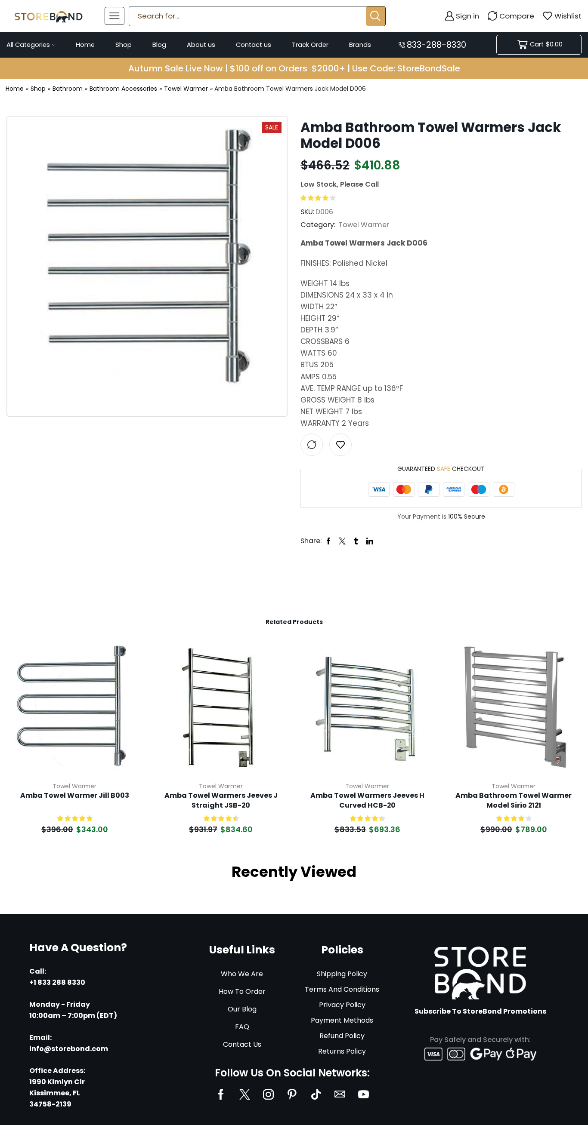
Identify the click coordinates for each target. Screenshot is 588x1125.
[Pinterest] (292, 1094)
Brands (360, 44)
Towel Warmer (186, 88)
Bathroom (68, 88)
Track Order (310, 44)
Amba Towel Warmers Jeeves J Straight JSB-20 (221, 800)
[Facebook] (221, 1094)
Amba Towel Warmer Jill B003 (74, 795)
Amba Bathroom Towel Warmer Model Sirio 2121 (513, 800)
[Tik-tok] (316, 1094)
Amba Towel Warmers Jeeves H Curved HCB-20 (367, 800)
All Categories (28, 44)
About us (201, 44)
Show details (126, 718)
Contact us (253, 44)
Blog (159, 44)
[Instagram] (268, 1094)
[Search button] (375, 16)
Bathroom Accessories (123, 88)
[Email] (339, 1094)
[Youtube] (363, 1094)
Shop (123, 44)
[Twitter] (244, 1094)
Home (85, 44)
